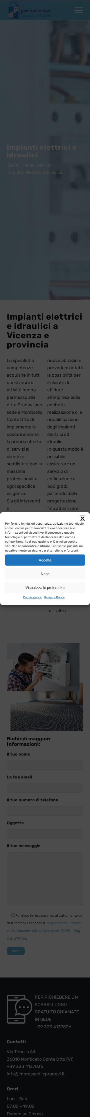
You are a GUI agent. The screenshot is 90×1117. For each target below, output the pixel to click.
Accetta (45, 560)
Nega (45, 573)
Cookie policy (32, 597)
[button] (82, 518)
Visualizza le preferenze (45, 587)
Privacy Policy (54, 597)
